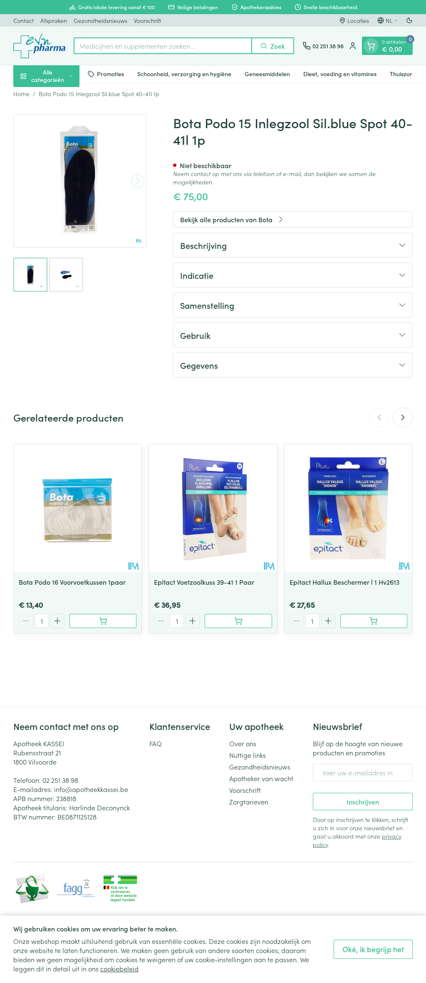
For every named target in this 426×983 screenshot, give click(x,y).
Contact (23, 20)
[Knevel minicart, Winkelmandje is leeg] (371, 45)
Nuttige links (247, 755)
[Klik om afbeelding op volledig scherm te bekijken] (80, 181)
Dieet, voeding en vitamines (339, 74)
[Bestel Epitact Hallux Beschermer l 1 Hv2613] (373, 621)
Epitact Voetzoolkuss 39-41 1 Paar (204, 581)
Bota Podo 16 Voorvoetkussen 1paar (72, 581)
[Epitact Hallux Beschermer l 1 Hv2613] (348, 508)
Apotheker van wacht (261, 778)
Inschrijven (363, 801)
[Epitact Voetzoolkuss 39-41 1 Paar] (213, 508)
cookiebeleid (119, 968)
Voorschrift (147, 20)
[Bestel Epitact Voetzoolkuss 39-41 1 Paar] (238, 621)
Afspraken (53, 20)
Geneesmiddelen (267, 74)
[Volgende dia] (403, 417)
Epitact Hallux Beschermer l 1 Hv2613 (344, 581)
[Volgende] (137, 181)
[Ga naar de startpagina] (39, 45)
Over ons (242, 743)
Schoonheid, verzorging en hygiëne (184, 74)
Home (21, 93)
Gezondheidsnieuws (100, 20)
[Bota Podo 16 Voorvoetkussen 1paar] (77, 508)
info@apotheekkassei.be (91, 789)
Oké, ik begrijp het (373, 949)
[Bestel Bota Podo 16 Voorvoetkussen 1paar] (102, 621)
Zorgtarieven (248, 801)
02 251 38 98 (60, 779)
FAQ (155, 743)
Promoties (110, 74)
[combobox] (163, 45)
